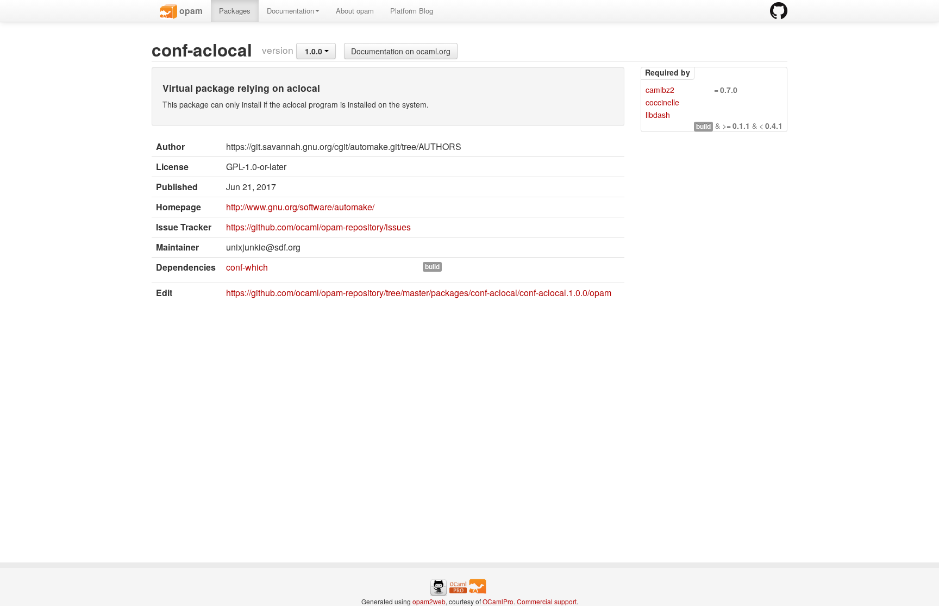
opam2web (429, 601)
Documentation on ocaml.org (400, 51)
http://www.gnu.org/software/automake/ (300, 207)
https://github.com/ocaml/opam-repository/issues (318, 227)
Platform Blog (411, 10)
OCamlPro (498, 601)
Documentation (290, 10)
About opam (355, 10)
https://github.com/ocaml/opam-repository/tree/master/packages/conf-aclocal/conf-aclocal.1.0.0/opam (418, 292)
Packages (235, 10)
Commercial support (547, 601)
